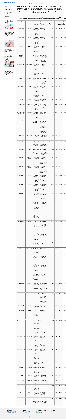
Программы (48, 3)
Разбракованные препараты (12, 412)
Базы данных (9, 410)
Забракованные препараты (35, 3)
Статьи (27, 3)
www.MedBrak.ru (9, 3)
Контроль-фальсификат (26, 411)
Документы (43, 3)
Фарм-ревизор (6, 16)
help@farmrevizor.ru (56, 411)
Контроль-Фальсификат (8, 14)
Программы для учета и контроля (8, 13)
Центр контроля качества (39, 413)
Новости (23, 3)
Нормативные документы (8, 10)
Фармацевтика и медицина (40, 410)
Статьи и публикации (38, 412)
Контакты (53, 3)
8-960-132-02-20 (55, 412)
